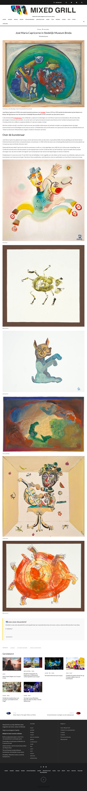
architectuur (40, 19)
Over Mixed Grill (65, 727)
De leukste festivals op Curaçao (53, 675)
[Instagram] (66, 2)
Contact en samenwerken (68, 730)
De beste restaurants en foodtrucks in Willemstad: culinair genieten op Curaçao (32, 675)
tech (69, 19)
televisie (32, 755)
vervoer (5, 23)
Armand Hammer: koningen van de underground (60, 714)
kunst (4, 19)
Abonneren (9, 636)
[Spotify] (76, 2)
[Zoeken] (81, 2)
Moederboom (18, 118)
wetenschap (33, 758)
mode (47, 19)
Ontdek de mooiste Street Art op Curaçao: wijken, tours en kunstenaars (75, 677)
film (52, 19)
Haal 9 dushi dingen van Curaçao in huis (12, 677)
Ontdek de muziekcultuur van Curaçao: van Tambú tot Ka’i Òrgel (11, 699)
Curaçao (43, 112)
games (64, 19)
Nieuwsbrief (64, 739)
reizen (21, 19)
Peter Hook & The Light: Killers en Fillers (24, 714)
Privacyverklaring (66, 737)
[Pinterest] (71, 2)
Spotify (17, 730)
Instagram (11, 730)
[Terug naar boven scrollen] (43, 779)
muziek (10, 19)
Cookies (63, 734)
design (16, 19)
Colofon (63, 732)
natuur (32, 753)
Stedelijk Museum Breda (36, 647)
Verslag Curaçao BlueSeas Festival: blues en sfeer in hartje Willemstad (32, 699)
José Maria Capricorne (22, 647)
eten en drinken (29, 19)
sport (74, 19)
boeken (58, 19)
